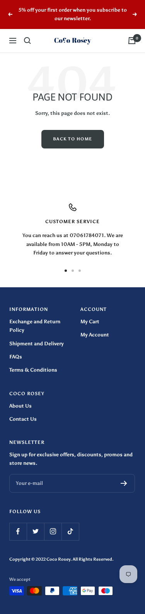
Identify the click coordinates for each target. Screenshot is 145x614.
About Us (20, 406)
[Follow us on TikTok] (70, 531)
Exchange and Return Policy (34, 326)
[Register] (124, 483)
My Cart (89, 321)
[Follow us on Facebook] (18, 531)
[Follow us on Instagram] (52, 531)
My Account (94, 335)
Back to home (72, 139)
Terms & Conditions (33, 370)
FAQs (15, 357)
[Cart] (132, 40)
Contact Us (23, 419)
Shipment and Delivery (36, 343)
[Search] (27, 40)
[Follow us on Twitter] (35, 531)
